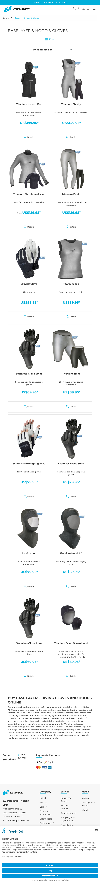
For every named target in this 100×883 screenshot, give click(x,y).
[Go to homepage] (16, 9)
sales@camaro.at (19, 820)
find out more (23, 756)
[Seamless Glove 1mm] (29, 618)
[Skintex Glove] (29, 259)
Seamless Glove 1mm (29, 643)
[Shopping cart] (88, 8)
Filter (52, 39)
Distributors (46, 819)
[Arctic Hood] (29, 528)
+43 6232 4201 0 (14, 816)
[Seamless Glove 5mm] (29, 348)
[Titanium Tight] (71, 348)
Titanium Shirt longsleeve (28, 194)
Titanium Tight (71, 373)
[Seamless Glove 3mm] (71, 438)
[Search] (74, 8)
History (43, 802)
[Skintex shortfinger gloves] (29, 438)
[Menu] (94, 9)
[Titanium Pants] (71, 169)
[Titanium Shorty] (71, 79)
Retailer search (68, 813)
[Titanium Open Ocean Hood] (71, 618)
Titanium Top (71, 284)
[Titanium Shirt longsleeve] (29, 169)
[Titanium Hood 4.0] (71, 528)
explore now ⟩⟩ (59, 2)
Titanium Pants (71, 194)
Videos (85, 798)
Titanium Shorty (71, 104)
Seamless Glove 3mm (71, 463)
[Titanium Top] (71, 259)
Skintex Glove (29, 284)
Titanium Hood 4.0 (71, 553)
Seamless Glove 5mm (29, 373)
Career (43, 807)
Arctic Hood (29, 553)
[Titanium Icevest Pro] (29, 79)
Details (30, 137)
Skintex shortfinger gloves (29, 463)
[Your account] (83, 8)
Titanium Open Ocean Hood (71, 643)
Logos (85, 810)
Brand (43, 798)
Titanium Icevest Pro (29, 104)
